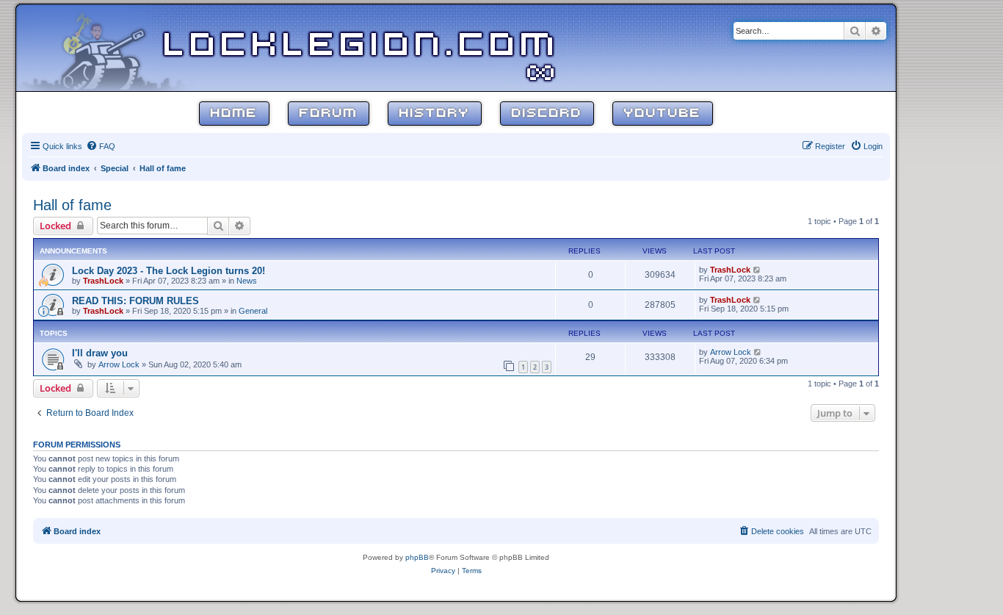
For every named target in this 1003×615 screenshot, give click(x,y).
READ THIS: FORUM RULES (135, 300)
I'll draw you (100, 353)
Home (234, 114)
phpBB (417, 557)
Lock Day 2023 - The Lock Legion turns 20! (168, 270)
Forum (329, 114)
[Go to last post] (757, 269)
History (434, 114)
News (246, 280)
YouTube (662, 114)
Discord (547, 114)
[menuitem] (100, 146)
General (253, 310)
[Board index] (111, 47)
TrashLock (103, 280)
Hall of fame (72, 205)
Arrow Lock (119, 364)
